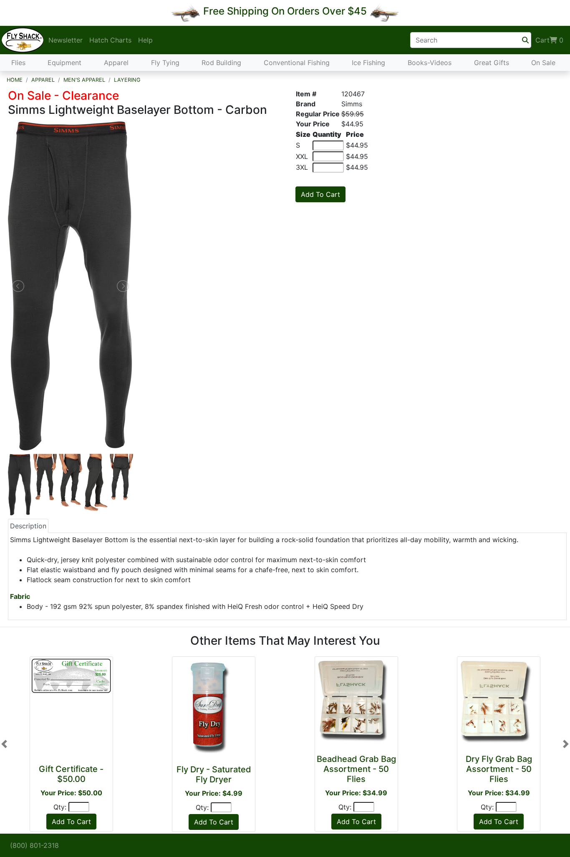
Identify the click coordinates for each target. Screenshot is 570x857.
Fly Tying (165, 62)
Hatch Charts (110, 40)
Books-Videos (429, 62)
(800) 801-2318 (34, 845)
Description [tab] (28, 526)
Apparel (116, 62)
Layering (127, 80)
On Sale (543, 62)
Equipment (64, 62)
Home (15, 80)
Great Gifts (491, 62)
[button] (4, 744)
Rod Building (221, 62)
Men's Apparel (84, 80)
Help (145, 40)
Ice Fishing (368, 62)
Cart (549, 40)
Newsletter (65, 40)
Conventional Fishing (297, 62)
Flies (18, 62)
